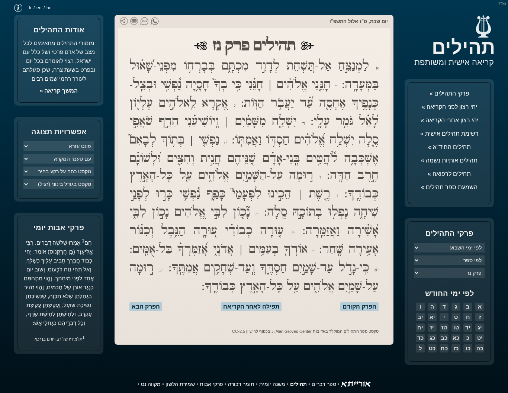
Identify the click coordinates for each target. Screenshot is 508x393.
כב (444, 338)
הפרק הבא (146, 306)
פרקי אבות (211, 384)
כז (456, 348)
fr (30, 7)
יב (420, 317)
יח (420, 327)
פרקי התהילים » (449, 93)
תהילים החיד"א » (449, 147)
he (49, 7)
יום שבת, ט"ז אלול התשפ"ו (358, 21)
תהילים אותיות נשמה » (449, 160)
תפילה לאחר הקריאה (251, 306)
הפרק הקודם (359, 306)
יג (480, 327)
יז (432, 327)
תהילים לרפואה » (449, 174)
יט (480, 338)
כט (432, 348)
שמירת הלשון (180, 384)
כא (456, 338)
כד (420, 338)
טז (444, 327)
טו (456, 327)
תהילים (463, 47)
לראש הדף (22, 371)
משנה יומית (272, 384)
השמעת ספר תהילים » (449, 187)
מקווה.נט (151, 384)
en (39, 7)
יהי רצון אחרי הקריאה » (449, 120)
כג (432, 338)
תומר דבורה (241, 384)
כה (479, 348)
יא (432, 317)
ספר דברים (324, 384)
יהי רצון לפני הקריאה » (449, 107)
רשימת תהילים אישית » (449, 134)
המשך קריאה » (59, 90)
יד (467, 327)
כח (444, 348)
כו (468, 348)
